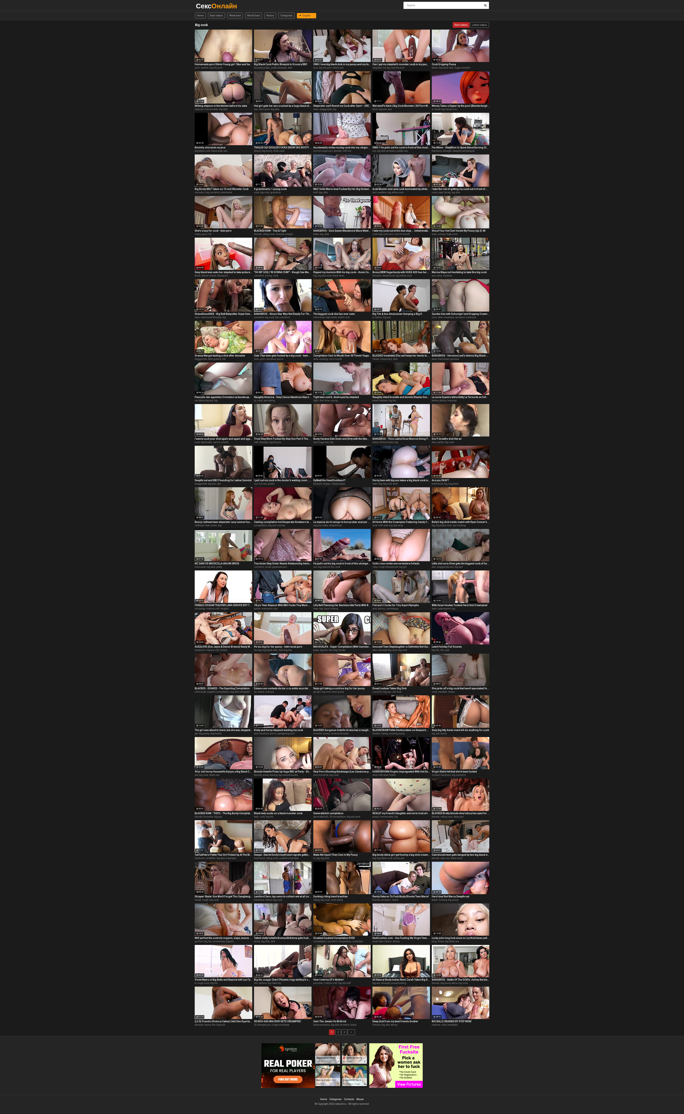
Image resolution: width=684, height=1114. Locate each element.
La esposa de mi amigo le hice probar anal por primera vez (342, 522)
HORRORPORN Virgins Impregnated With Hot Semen (401, 771)
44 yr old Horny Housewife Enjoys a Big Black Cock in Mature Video (223, 771)
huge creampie (280, 1024)
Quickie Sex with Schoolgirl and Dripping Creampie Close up (460, 313)
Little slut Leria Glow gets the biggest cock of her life (460, 563)
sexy (439, 275)
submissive (444, 608)
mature (436, 1024)
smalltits (211, 858)
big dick (223, 109)
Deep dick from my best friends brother (395, 1021)
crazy (198, 234)
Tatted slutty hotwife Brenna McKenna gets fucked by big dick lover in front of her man (283, 938)
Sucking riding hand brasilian (330, 896)
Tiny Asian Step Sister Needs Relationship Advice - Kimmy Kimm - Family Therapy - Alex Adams (283, 563)
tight (315, 400)
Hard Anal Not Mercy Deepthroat (450, 896)
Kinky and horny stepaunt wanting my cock (278, 730)
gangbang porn (286, 733)
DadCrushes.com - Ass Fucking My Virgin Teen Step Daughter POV (401, 938)
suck (197, 442)
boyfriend (259, 858)
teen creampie (446, 317)
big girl (403, 566)
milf (315, 192)
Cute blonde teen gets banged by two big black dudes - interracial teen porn (460, 854)
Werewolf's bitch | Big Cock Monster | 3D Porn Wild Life (401, 105)
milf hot (347, 150)
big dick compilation (241, 691)
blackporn (222, 275)
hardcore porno (268, 733)
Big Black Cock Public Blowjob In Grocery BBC (280, 64)
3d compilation (337, 816)
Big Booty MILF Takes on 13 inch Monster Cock (221, 189)
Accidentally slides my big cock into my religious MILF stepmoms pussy (342, 147)
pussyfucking (398, 983)
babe (316, 234)
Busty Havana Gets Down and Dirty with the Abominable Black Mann (342, 438)
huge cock (451, 234)
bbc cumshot (282, 317)
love (315, 67)
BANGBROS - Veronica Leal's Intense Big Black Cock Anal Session (460, 355)
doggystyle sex (445, 566)
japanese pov (279, 566)
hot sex (263, 483)
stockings (200, 608)
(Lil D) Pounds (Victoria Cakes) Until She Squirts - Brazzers (223, 1021)
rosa (374, 566)
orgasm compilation (218, 691)
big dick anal (324, 275)
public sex (402, 150)
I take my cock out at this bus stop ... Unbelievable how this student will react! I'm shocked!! (401, 230)
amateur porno (274, 359)
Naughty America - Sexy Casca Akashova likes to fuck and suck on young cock (283, 397)
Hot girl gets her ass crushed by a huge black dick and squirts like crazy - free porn (283, 105)
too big (386, 67)
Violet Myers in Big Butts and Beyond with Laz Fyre (223, 979)
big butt (221, 1024)
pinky (219, 566)
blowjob (447, 150)
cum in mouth (402, 234)
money (281, 525)
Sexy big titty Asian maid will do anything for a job (460, 730)
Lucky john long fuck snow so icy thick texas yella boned (460, 938)
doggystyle (326, 109)
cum (434, 317)
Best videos (216, 15)
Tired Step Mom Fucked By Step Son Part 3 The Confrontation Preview (283, 438)
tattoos (263, 983)
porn (197, 67)
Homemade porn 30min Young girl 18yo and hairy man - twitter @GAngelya (223, 64)
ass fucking (459, 525)
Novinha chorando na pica (210, 147)
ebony (257, 150)
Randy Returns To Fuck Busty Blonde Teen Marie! (400, 896)
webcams (267, 608)
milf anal (383, 525)
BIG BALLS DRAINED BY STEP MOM (451, 1021)
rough (205, 899)
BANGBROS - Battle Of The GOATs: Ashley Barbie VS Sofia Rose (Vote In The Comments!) (460, 979)
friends (376, 1024)
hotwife (317, 733)
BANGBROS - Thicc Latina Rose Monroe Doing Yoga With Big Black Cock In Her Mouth (401, 438)
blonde (337, 150)
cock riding (337, 899)
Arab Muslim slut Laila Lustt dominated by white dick (401, 189)
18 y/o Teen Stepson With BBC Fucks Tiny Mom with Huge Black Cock (283, 605)
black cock (344, 317)
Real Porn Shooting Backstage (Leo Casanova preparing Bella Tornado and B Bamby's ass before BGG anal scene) (342, 771)
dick (290, 67)
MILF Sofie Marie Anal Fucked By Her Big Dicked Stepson (342, 189)
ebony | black (209, 275)
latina (435, 400)
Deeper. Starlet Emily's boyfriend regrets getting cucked (283, 854)
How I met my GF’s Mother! (328, 979)
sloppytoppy (338, 483)
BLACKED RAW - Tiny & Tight (270, 230)
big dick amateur (386, 150)
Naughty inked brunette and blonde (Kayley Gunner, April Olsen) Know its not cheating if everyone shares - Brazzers (401, 397)
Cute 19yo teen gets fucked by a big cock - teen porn (283, 355)
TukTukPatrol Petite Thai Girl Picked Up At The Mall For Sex (223, 854)
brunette (323, 775)
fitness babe (387, 442)
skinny (442, 400)
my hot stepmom (323, 150)
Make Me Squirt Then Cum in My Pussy (335, 854)
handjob (442, 691)
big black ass (452, 941)
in (314, 858)
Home (200, 15)
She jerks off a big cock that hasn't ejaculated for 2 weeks (460, 688)
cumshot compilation (339, 941)
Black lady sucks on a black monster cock (278, 813)
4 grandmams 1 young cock (270, 189)
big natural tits (326, 566)
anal (434, 359)
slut (374, 192)
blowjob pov (264, 1024)
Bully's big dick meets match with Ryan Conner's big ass (460, 522)
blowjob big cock (388, 650)
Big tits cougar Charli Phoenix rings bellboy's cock (283, 979)
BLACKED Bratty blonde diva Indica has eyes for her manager (460, 813)
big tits (392, 400)
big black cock (202, 150)
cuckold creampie (289, 858)
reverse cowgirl (284, 234)
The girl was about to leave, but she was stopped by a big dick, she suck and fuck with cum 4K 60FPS (223, 730)
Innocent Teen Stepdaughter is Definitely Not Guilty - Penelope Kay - (401, 646)
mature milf (213, 608)
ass (256, 109)
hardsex (447, 275)
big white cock (396, 192)
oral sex (269, 691)
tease (451, 691)
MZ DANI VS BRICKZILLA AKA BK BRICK (217, 563)
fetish (392, 775)
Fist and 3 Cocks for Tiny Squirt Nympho (395, 605)
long (434, 941)
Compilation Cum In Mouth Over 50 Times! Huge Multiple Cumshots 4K (342, 355)
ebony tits (210, 1024)
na (196, 400)
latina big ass (206, 400)
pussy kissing (270, 775)
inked (375, 400)
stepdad (377, 67)
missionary (386, 359)
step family (444, 192)
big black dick (446, 67)
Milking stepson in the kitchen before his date (221, 105)
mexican (452, 400)
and (315, 442)
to (255, 400)
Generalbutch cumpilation (328, 813)
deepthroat (388, 275)
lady (256, 816)
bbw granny (214, 359)
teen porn (264, 109)
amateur (386, 899)
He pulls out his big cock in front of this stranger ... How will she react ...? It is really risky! (342, 563)
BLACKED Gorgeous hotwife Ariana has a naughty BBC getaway (342, 730)
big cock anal (390, 483)
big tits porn (216, 67)
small (268, 566)
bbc (276, 608)
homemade (211, 109)
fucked (436, 775)
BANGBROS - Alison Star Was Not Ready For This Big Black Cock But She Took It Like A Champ (283, 313)
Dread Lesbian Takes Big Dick (389, 688)
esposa (317, 525)
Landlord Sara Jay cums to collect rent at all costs (283, 896)
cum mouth (335, 359)
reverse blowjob (340, 733)
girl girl (317, 691)
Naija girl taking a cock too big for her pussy (339, 688)
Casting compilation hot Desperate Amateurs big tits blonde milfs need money (283, 522)
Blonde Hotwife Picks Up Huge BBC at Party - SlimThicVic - (283, 771)
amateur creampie (465, 317)
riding (316, 899)
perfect (199, 941)
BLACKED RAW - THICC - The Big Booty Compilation (223, 813)
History (270, 15)
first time (325, 400)
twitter (204, 67)
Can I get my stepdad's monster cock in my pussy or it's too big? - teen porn (401, 64)
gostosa (454, 359)
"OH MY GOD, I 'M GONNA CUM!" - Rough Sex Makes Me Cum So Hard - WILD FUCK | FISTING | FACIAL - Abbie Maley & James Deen (283, 272)
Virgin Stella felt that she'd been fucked (454, 771)
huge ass (324, 442)
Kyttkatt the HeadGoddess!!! (329, 480)
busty (444, 733)
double (376, 733)
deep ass (459, 816)
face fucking (331, 608)
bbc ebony (392, 1024)
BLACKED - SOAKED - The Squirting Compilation (222, 688)
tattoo (378, 317)
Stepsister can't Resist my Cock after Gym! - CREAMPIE (342, 105)
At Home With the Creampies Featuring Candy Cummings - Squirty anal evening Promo (401, 522)
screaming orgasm (223, 941)
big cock (264, 192)
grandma (275, 192)
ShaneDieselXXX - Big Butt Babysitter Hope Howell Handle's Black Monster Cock (223, 313)
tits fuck (396, 691)
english (225, 608)
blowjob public (262, 67)
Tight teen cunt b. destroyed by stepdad (336, 397)
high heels (331, 317)
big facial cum (449, 109)
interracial (226, 192)
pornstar (318, 983)
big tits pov (275, 442)
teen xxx (445, 858)
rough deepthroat (388, 566)
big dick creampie (226, 858)
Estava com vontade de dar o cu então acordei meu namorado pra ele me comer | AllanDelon (283, 688)
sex (225, 150)
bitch (375, 109)
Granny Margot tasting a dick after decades (220, 355)
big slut (272, 525)
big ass (383, 109)
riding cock (269, 234)
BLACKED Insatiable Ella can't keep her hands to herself (401, 355)
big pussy (204, 733)
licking (384, 733)
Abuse (360, 1099)
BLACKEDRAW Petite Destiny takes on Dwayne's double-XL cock (401, 730)
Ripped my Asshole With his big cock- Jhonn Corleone (342, 272)
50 (255, 1024)
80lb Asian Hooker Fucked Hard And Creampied (459, 605)
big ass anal (353, 816)
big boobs (206, 442)
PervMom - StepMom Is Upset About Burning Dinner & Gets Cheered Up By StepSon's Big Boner (460, 147)
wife (315, 359)
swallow (382, 192)
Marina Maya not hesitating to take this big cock (459, 272)
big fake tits (274, 983)
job (438, 733)
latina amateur (321, 1024)
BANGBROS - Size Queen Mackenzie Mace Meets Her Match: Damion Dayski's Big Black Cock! (342, 230)
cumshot (200, 192)
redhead (199, 525)
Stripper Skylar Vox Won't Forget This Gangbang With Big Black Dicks (223, 896)
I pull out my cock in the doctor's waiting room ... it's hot (283, 480)
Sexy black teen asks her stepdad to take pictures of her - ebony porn (223, 272)
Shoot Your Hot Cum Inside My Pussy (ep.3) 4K (459, 230)
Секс (205, 6)
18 (209, 234)
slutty (257, 941)
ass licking (269, 400)
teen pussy (338, 691)
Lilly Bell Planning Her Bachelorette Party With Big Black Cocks (342, 605)
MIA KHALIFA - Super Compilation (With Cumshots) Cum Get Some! (342, 646)
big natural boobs (288, 775)
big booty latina (449, 983)
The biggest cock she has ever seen (334, 313)
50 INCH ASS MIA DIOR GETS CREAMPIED (277, 1021)
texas (441, 941)
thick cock (278, 150)
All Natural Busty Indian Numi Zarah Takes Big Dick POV (401, 979)
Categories (286, 15)
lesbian (384, 400)
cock (256, 192)
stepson (199, 109)
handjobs (452, 1024)
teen (315, 109)
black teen (338, 275)
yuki (447, 650)
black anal (216, 150)
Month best (253, 15)
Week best (235, 15)
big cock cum (386, 234)
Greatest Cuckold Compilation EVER (334, 938)
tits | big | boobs (337, 650)
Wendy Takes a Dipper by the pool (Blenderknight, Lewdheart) (460, 105)
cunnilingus (392, 608)
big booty (267, 150)
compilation (260, 525)
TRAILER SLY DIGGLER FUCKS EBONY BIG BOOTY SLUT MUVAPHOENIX (283, 147)
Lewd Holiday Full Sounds (447, 646)
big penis (453, 483)
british (223, 650)
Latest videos (479, 25)
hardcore (437, 150)
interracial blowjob (211, 317)
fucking (443, 899)
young (441, 234)
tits (224, 359)
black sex (338, 67)
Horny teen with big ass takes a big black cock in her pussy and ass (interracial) (401, 480)
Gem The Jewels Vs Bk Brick (329, 1021)
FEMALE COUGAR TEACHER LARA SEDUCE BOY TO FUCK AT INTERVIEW (223, 605)
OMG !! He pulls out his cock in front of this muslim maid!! (401, 147)
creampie (357, 941)
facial (437, 109)
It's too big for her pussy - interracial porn (278, 646)
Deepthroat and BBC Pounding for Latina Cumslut (223, 480)
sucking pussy (397, 733)
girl (196, 733)
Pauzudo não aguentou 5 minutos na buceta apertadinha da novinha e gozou (223, 397)
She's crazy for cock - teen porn (213, 230)
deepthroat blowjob (464, 150)
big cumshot (213, 192)
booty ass (398, 858)
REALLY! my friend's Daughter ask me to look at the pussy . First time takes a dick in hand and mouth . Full (401, 813)
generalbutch (320, 816)
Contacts (349, 1099)
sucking (323, 359)
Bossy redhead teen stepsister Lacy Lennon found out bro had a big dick (223, 522)
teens (395, 899)
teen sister (211, 525)
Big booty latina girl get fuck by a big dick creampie (401, 854)
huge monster (462, 67)
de (255, 691)
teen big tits (285, 650)
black (435, 67)
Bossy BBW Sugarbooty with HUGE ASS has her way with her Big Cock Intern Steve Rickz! (401, 272)
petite (440, 442)
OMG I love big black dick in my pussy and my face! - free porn (342, 64)
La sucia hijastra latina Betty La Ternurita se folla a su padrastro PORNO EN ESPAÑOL (460, 397)
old (196, 775)
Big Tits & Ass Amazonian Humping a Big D (397, 313)
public (271, 483)
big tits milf (344, 983)
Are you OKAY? (440, 480)
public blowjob (279, 67)
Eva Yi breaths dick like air (447, 438)
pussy (326, 733)
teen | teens (385, 941)
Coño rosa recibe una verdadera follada (395, 563)
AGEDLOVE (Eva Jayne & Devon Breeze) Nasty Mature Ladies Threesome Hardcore (223, 646)
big (334, 109)
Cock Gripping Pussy (444, 64)
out (374, 150)
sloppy (326, 483)
